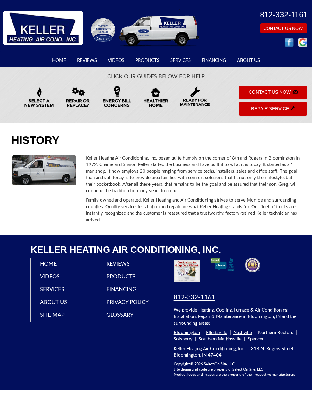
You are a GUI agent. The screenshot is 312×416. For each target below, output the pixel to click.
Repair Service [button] (270, 108)
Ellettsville (216, 332)
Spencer (256, 339)
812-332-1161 (194, 297)
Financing (214, 60)
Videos (116, 60)
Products (147, 60)
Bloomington (187, 332)
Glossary (119, 315)
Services (180, 60)
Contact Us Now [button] (284, 28)
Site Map (52, 315)
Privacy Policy (127, 302)
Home (59, 60)
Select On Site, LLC (219, 364)
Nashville (242, 332)
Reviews (87, 60)
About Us (248, 60)
